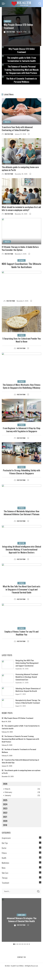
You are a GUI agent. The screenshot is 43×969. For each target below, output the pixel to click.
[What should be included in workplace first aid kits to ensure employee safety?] (21, 191)
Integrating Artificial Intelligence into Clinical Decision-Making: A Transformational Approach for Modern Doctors (21, 549)
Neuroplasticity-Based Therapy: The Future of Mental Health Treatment (28, 701)
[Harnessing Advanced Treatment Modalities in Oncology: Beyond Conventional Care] (8, 678)
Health (7, 21)
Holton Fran (10, 32)
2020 (5, 820)
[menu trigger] (4, 3)
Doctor (21, 543)
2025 (5, 800)
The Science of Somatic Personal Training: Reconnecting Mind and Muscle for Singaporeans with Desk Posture (20, 739)
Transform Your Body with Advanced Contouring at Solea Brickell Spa (17, 129)
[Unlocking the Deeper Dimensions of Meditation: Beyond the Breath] (8, 691)
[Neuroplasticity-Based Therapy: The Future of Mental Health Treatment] (8, 703)
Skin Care (5, 872)
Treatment (5, 882)
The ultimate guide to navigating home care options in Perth (20, 169)
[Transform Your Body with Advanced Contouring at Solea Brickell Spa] (21, 111)
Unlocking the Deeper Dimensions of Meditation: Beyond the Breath (28, 689)
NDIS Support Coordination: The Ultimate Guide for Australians (21, 265)
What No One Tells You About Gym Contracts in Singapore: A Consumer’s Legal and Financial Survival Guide (21, 589)
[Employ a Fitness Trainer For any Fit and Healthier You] (21, 614)
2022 (5, 812)
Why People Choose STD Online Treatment (18, 26)
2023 (5, 808)
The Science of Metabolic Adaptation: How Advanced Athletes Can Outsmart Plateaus (21, 513)
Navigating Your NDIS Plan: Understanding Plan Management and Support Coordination (27, 663)
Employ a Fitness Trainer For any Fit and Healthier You (21, 633)
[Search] (39, 3)
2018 (5, 825)
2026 (5, 783)
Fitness (21, 260)
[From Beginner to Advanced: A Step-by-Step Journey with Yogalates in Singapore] (21, 410)
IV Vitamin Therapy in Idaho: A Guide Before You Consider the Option (20, 248)
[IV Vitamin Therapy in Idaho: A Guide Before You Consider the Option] (21, 231)
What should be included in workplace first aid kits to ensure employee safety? (21, 209)
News (3, 867)
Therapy (4, 877)
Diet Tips (5, 843)
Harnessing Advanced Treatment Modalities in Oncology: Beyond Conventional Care (27, 677)
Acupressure (6, 838)
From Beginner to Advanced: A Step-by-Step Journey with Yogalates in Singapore (21, 430)
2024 (5, 804)
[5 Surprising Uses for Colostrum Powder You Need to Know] (21, 319)
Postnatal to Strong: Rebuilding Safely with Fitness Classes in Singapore (21, 472)
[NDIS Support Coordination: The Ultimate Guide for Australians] (21, 284)
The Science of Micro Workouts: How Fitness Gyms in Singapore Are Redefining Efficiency (21, 386)
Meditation (5, 862)
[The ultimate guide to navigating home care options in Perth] (21, 151)
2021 (5, 816)
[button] (14, 944)
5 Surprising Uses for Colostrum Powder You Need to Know (22, 340)
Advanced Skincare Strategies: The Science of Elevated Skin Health (21, 920)
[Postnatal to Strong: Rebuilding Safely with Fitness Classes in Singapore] (21, 453)
